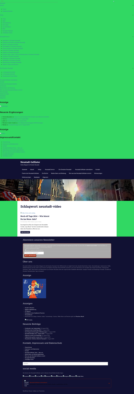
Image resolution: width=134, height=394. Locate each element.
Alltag (1, 15)
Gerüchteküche (6, 22)
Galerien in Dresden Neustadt (10, 52)
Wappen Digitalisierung (30, 309)
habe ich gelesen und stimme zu (34, 250)
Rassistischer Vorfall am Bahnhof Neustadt (35, 338)
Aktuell (2, 5)
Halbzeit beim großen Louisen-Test (16, 121)
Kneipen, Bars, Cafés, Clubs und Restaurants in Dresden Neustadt (20, 54)
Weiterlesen (25, 232)
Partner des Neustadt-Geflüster (8, 84)
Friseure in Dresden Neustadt (10, 50)
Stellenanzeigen (4, 94)
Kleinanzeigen (4, 92)
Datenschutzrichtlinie (92, 245)
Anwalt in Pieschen (29, 307)
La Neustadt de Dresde (8, 72)
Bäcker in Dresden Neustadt (10, 44)
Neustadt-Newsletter (8, 154)
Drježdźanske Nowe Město (9, 76)
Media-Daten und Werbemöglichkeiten (13, 150)
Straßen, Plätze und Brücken (10, 64)
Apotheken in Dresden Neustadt (11, 40)
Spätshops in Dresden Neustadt (11, 58)
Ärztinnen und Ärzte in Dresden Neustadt (13, 42)
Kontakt (2, 82)
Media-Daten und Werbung (7, 88)
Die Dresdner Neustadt (6, 68)
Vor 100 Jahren (6, 27)
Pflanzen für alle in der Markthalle (33, 335)
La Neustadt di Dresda (8, 74)
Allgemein (3, 98)
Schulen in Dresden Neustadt (10, 56)
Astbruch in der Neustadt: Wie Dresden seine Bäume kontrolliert (31, 117)
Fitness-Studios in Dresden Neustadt (12, 48)
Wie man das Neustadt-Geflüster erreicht (11, 90)
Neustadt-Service (5, 36)
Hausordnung (6, 142)
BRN (3, 28)
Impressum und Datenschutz (10, 144)
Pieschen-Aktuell (80, 316)
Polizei (4, 9)
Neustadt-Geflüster (30, 162)
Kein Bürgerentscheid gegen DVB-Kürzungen (30, 123)
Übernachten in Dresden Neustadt (11, 62)
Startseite (2, 3)
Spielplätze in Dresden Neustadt (11, 60)
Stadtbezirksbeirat (7, 11)
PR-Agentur (28, 311)
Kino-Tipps (5, 25)
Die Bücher (3, 86)
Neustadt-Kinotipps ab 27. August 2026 (17, 118)
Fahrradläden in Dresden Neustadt (12, 46)
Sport (3, 21)
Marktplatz (3, 96)
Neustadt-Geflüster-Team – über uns (12, 148)
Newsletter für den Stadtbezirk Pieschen (35, 313)
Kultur (4, 19)
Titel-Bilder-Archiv (7, 32)
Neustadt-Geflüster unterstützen (8, 80)
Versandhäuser (28, 314)
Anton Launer (34, 221)
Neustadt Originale (7, 31)
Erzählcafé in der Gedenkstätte (32, 328)
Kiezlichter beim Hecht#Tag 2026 (33, 330)
